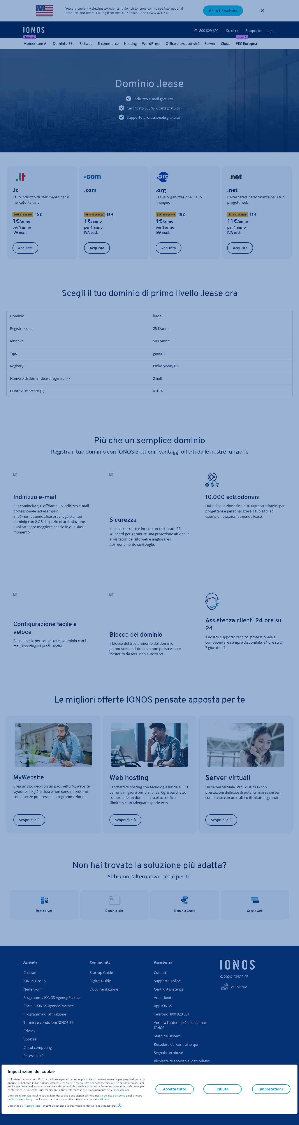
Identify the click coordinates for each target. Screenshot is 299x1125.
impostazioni (121, 1090)
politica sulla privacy (20, 1099)
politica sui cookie (114, 1095)
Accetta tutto (81, 1083)
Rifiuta (105, 1099)
